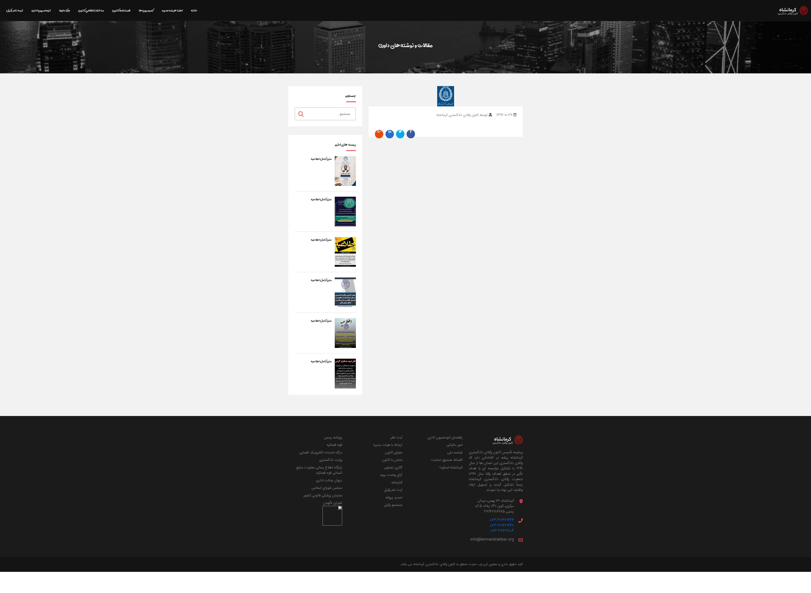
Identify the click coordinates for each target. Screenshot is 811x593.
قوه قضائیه (334, 445)
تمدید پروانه (393, 498)
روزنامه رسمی (333, 438)
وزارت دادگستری (330, 460)
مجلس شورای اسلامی (327, 488)
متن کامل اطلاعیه (321, 159)
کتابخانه (396, 483)
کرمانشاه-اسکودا (451, 468)
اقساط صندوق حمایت (447, 460)
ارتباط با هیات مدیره (387, 445)
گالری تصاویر (393, 468)
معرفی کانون (393, 453)
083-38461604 (502, 531)
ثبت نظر (396, 438)
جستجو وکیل (393, 505)
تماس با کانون (392, 460)
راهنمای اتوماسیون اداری (445, 438)
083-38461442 (502, 525)
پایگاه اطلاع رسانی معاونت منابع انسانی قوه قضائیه (319, 470)
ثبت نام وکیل (393, 490)
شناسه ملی (455, 453)
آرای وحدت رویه (391, 475)
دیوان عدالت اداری (329, 480)
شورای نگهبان (332, 503)
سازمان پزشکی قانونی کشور (322, 495)
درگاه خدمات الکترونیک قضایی (320, 453)
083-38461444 (502, 520)
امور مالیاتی (454, 445)
